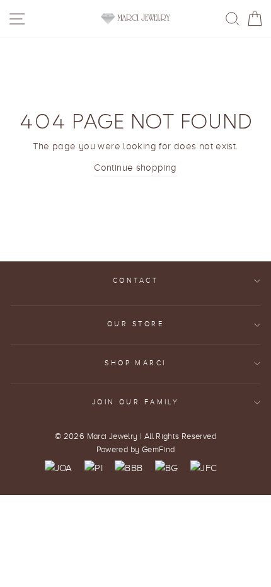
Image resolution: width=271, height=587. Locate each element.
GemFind (158, 449)
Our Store (135, 324)
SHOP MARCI (135, 363)
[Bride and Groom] (166, 468)
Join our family (136, 402)
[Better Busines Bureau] (128, 468)
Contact (135, 280)
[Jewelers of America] (58, 468)
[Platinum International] (93, 468)
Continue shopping (135, 167)
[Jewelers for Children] (203, 468)
